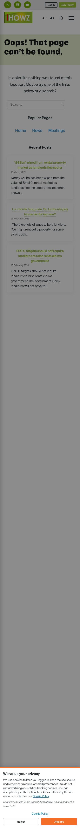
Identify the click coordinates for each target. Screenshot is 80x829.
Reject (21, 821)
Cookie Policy (41, 796)
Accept (59, 821)
